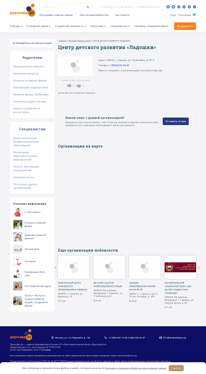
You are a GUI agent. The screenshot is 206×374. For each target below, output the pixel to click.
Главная (62, 40)
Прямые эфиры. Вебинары (30, 94)
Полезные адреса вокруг (30, 101)
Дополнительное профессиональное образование (26, 141)
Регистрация (184, 15)
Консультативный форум (30, 80)
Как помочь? (122, 15)
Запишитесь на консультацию (33, 43)
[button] (55, 267)
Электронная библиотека (94, 15)
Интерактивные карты (79, 40)
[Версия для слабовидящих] (193, 15)
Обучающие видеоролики (30, 87)
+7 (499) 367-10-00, (118, 337)
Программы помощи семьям (56, 15)
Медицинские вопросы (28, 66)
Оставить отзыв (176, 121)
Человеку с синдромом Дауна (151, 26)
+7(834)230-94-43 (119, 65)
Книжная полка (23, 177)
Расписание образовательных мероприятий (25, 156)
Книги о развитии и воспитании (26, 110)
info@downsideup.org (149, 7)
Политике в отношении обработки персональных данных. (136, 368)
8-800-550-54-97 (126, 7)
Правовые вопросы (26, 73)
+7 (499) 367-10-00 (110, 7)
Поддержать (185, 26)
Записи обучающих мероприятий (26, 168)
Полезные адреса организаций (25, 186)
